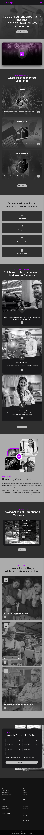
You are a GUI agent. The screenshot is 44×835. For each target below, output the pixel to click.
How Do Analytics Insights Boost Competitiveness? (17, 659)
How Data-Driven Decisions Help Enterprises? (16, 613)
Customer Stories (26, 794)
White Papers (25, 792)
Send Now (20, 762)
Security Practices (5, 790)
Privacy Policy (25, 806)
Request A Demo (21, 28)
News (3, 815)
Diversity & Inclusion (5, 792)
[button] (41, 20)
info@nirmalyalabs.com (28, 815)
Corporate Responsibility (6, 794)
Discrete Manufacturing (22, 315)
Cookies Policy (25, 808)
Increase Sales (22, 218)
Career (24, 790)
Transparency (22, 230)
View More (21, 185)
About (3, 788)
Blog (23, 788)
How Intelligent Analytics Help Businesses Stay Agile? (18, 704)
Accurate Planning (22, 253)
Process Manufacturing (22, 362)
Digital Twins (4, 804)
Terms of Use (25, 804)
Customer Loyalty (22, 241)
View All (21, 549)
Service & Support (22, 410)
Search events (4, 817)
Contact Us (30, 833)
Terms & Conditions (15, 833)
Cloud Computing (5, 806)
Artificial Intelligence (5, 808)
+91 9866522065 (27, 817)
